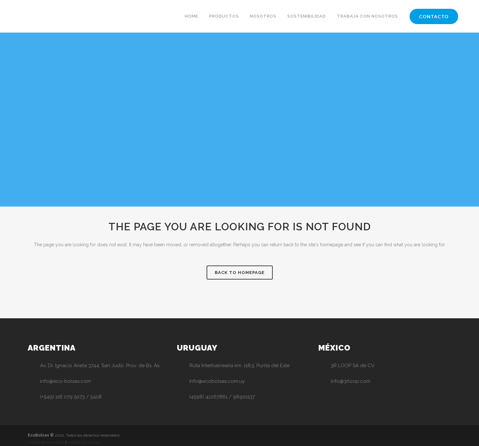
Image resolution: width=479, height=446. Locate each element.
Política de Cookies (83, 442)
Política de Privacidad (46, 442)
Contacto (434, 16)
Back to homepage (240, 272)
